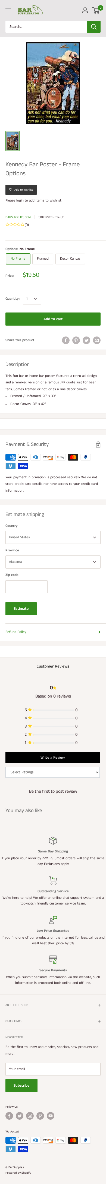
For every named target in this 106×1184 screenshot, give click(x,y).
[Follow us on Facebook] (9, 1116)
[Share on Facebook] (66, 340)
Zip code (11, 575)
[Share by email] (97, 340)
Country (11, 525)
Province (12, 550)
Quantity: (12, 298)
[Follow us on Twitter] (19, 1116)
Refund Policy (15, 632)
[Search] (94, 27)
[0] (96, 10)
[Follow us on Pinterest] (40, 1116)
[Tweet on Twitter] (86, 340)
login (20, 200)
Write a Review (52, 757)
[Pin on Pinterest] (76, 340)
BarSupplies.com (18, 217)
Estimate (21, 608)
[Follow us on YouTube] (50, 1116)
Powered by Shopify (18, 1173)
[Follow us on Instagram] (30, 1116)
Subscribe (21, 1085)
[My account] (85, 10)
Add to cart (53, 319)
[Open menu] (8, 10)
